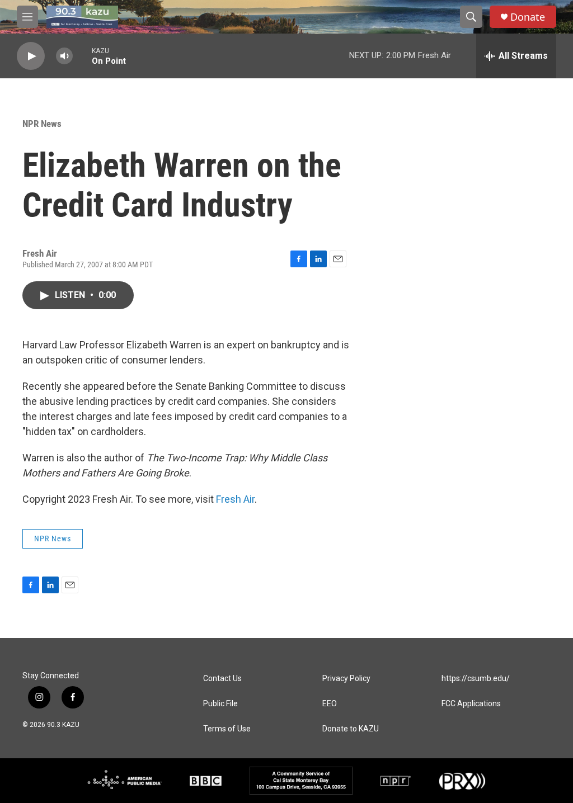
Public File (220, 704)
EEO (329, 704)
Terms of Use (227, 729)
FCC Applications (471, 704)
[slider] (82, 56)
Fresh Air (235, 499)
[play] (31, 56)
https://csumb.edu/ (476, 678)
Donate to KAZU (350, 729)
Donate (527, 17)
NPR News (42, 123)
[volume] (64, 56)
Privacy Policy (346, 678)
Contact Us (222, 678)
